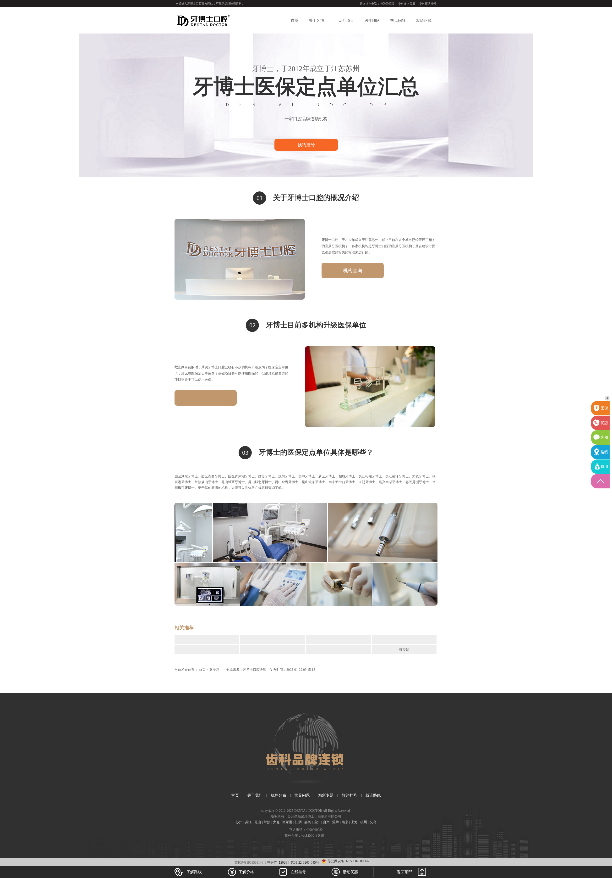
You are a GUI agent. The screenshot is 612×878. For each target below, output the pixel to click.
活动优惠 (350, 872)
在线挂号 (298, 872)
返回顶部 (404, 872)
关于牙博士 (318, 20)
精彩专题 (325, 795)
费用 (604, 466)
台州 (326, 822)
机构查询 (352, 270)
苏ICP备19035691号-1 (250, 862)
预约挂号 (430, 3)
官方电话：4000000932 (306, 830)
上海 (354, 822)
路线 (604, 452)
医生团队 (372, 20)
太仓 (276, 822)
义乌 (373, 822)
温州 (317, 822)
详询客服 (409, 3)
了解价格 (246, 872)
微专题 (404, 649)
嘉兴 (307, 822)
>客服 (603, 437)
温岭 (335, 822)
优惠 (604, 423)
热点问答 (398, 20)
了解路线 (194, 872)
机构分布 (278, 795)
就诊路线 (424, 20)
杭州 (363, 822)
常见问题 (302, 795)
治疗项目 (346, 20)
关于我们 (254, 795)
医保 (604, 408)
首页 (294, 20)
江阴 (298, 822)
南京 (345, 822)
